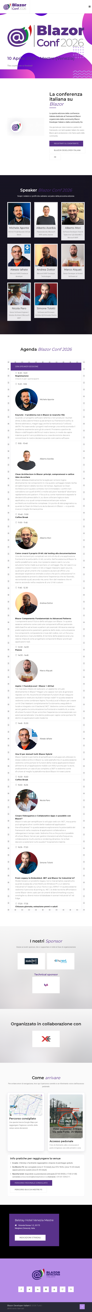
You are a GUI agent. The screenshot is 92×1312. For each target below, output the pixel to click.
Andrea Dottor (46, 269)
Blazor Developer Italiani (67, 150)
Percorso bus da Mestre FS (28, 1190)
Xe (55, 157)
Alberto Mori (73, 227)
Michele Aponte (19, 227)
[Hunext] (60, 961)
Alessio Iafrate (19, 269)
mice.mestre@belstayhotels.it (33, 1177)
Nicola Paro (19, 308)
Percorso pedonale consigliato (31, 1183)
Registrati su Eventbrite (66, 143)
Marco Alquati (73, 269)
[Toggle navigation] (89, 6)
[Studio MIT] (31, 961)
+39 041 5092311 (63, 1177)
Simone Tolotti (46, 308)
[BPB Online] (46, 985)
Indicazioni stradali (30, 1238)
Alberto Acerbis (46, 227)
